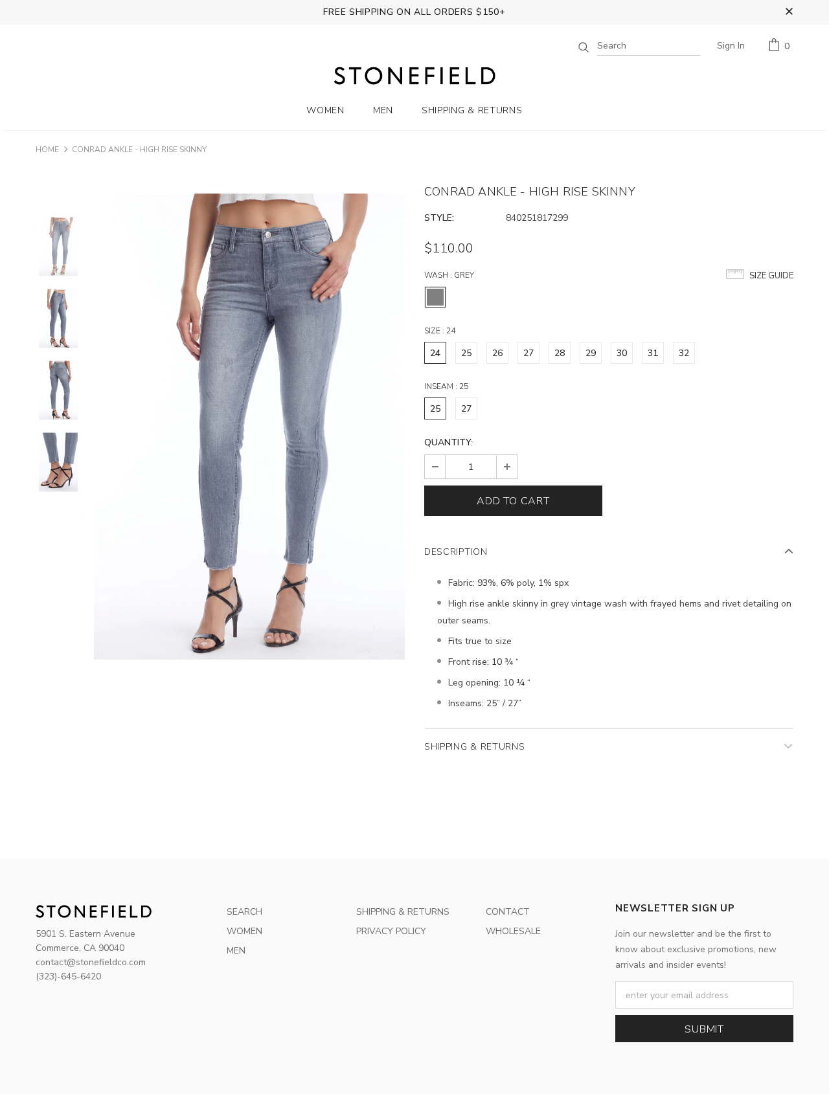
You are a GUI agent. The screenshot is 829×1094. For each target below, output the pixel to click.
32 (684, 353)
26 (497, 353)
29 (590, 353)
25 (466, 353)
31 (653, 353)
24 (435, 353)
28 (559, 353)
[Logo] (414, 76)
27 (528, 353)
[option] (249, 427)
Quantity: (448, 442)
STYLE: (439, 218)
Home (47, 149)
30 (622, 353)
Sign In (731, 45)
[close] (788, 12)
